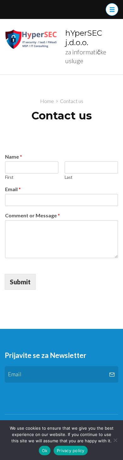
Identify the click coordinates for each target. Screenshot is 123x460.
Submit (20, 282)
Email (13, 189)
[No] (115, 440)
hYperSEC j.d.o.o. (83, 37)
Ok (45, 450)
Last (68, 177)
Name (13, 157)
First (9, 177)
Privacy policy (71, 450)
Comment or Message (32, 215)
